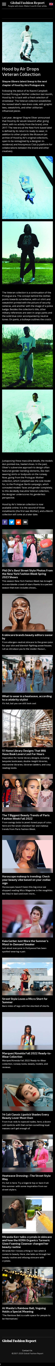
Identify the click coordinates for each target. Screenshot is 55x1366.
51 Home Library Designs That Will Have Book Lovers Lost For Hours (24, 752)
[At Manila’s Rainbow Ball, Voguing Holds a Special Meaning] (27, 1286)
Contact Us (27, 1350)
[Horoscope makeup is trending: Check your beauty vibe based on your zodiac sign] (27, 854)
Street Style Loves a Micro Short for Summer (25, 1000)
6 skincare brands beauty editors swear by (27, 636)
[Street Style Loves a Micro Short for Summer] (27, 976)
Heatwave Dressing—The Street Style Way (26, 1177)
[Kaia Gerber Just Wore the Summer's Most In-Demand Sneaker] (27, 918)
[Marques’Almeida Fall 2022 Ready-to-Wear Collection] (27, 1031)
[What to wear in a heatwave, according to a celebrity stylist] (27, 674)
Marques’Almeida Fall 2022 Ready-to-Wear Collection (26, 1055)
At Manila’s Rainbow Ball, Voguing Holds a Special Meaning (24, 1309)
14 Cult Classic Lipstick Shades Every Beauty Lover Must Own (25, 1116)
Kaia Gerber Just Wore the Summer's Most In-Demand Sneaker (25, 942)
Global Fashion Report (27, 2)
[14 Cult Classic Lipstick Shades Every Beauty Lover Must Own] (27, 1092)
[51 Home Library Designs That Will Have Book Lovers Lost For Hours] (27, 728)
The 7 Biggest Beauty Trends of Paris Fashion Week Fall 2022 (26, 816)
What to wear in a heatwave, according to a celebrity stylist (27, 697)
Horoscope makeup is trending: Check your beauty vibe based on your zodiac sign (26, 880)
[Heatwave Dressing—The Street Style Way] (27, 1153)
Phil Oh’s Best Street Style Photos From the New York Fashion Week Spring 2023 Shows (27, 574)
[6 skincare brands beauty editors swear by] (27, 613)
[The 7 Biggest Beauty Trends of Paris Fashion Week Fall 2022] (27, 793)
